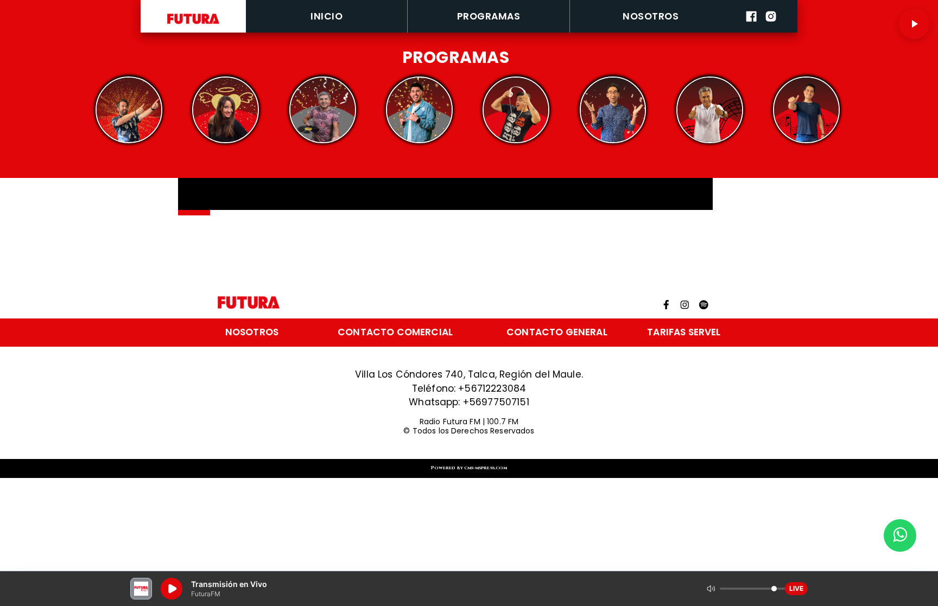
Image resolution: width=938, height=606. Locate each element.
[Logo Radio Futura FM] (193, 24)
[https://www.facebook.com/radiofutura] (751, 30)
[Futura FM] (128, 110)
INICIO (326, 16)
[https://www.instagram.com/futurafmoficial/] (770, 30)
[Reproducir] (914, 24)
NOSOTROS (651, 16)
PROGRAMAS (488, 16)
